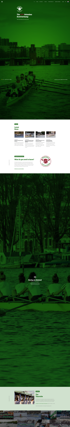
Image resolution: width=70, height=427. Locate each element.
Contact (63, 1)
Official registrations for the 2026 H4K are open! (29, 141)
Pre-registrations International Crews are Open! (50, 141)
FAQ (65, 1)
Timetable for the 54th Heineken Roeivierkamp (41, 403)
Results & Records (50, 1)
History (37, 1)
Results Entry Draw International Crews (39, 141)
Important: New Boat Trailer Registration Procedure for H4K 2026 (18, 141)
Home (34, 1)
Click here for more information (19, 168)
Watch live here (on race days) (35, 283)
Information (41, 1)
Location (45, 1)
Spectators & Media (57, 1)
